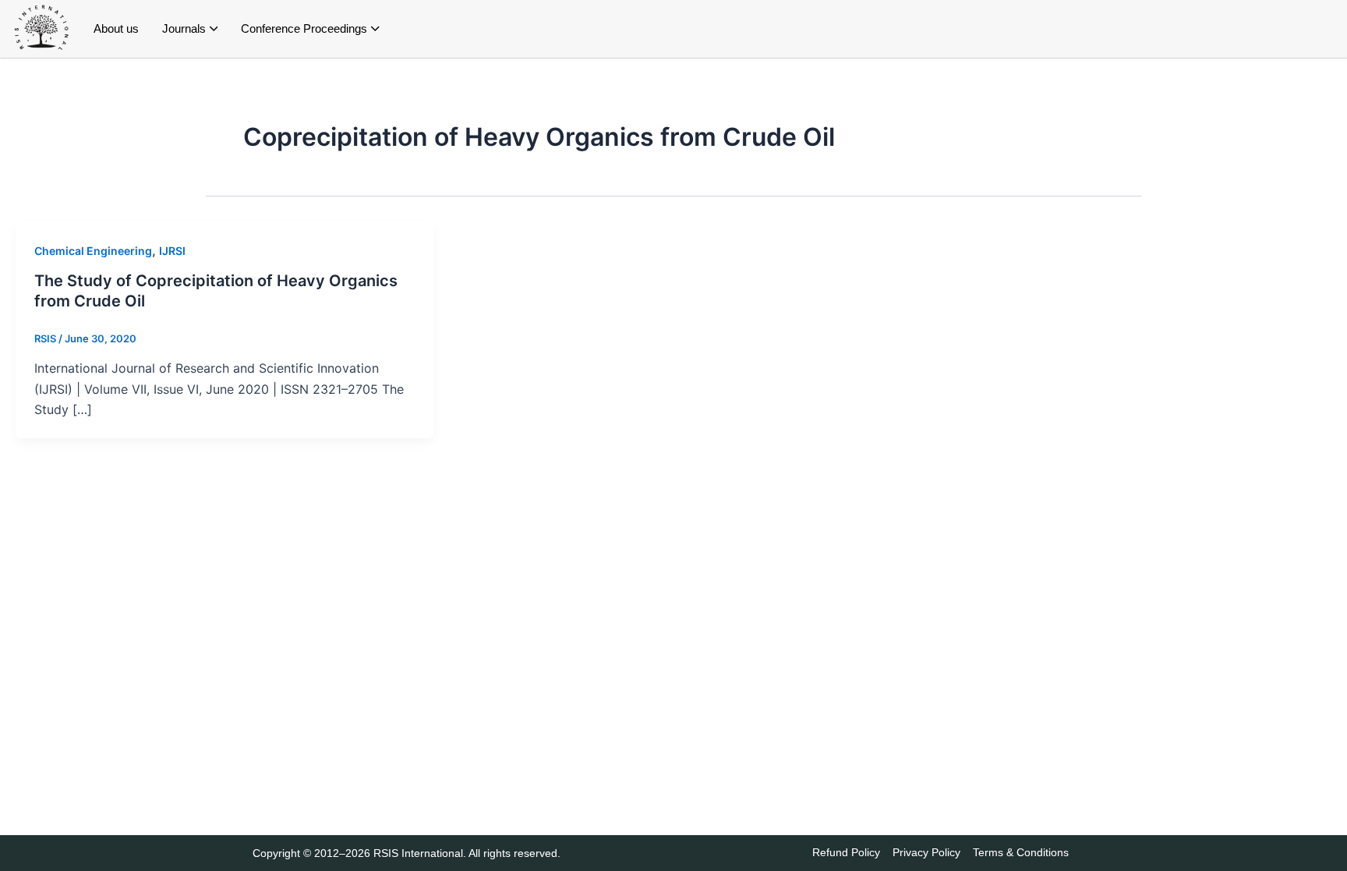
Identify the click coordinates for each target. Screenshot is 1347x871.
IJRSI (172, 250)
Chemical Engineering (93, 250)
